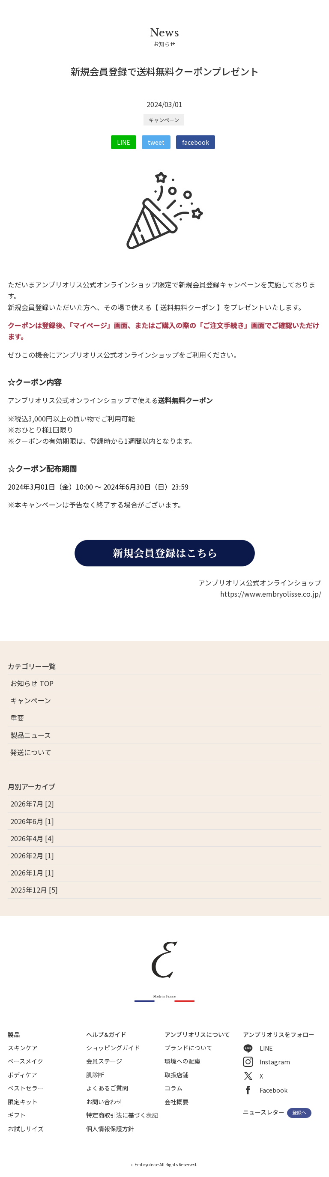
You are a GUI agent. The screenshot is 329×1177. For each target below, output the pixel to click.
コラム (173, 1088)
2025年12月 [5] (34, 889)
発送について (30, 752)
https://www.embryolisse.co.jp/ (270, 593)
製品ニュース (30, 735)
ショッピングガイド (113, 1047)
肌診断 (95, 1074)
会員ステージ (104, 1061)
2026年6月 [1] (32, 821)
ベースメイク (25, 1061)
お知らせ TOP (32, 683)
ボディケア (22, 1074)
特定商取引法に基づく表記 (122, 1115)
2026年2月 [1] (32, 855)
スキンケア (23, 1047)
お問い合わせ (104, 1101)
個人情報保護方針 (110, 1128)
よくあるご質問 (107, 1088)
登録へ (299, 1113)
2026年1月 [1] (32, 872)
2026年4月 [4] (32, 838)
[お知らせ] (164, 58)
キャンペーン (164, 119)
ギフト (17, 1115)
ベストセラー (26, 1088)
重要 (17, 718)
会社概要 (176, 1101)
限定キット (23, 1101)
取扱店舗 (176, 1074)
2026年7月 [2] (32, 803)
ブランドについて (188, 1047)
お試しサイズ (26, 1128)
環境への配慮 (182, 1061)
